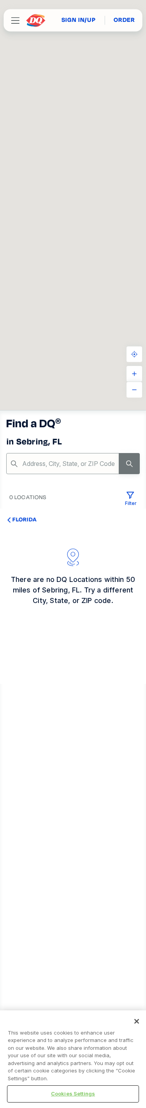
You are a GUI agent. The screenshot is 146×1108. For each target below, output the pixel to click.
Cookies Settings (73, 1093)
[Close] (136, 1021)
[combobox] (73, 463)
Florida (24, 519)
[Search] (129, 463)
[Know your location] (134, 354)
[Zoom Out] (134, 390)
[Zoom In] (134, 374)
